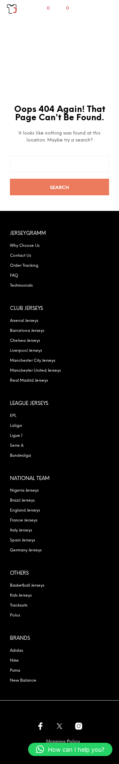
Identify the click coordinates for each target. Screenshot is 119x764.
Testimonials (21, 285)
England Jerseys (25, 510)
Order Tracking (24, 265)
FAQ (14, 275)
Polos (15, 615)
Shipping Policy (63, 741)
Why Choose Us (25, 245)
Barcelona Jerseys (27, 331)
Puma (15, 670)
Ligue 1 (16, 435)
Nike (14, 660)
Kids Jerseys (21, 595)
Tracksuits (18, 605)
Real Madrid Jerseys (29, 380)
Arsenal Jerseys (24, 321)
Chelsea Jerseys (25, 340)
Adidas (16, 650)
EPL (13, 416)
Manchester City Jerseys (32, 360)
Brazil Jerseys (22, 500)
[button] (70, 749)
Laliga (16, 426)
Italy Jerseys (21, 530)
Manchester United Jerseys (35, 370)
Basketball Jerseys (27, 585)
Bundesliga (20, 455)
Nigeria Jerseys (24, 490)
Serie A (16, 445)
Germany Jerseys (26, 550)
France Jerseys (23, 520)
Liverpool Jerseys (26, 350)
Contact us (20, 255)
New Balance (23, 680)
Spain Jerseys (22, 540)
